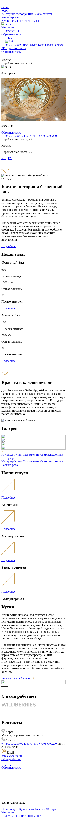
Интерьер (7, 454)
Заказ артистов (43, 14)
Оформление (31, 454)
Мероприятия (24, 14)
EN (10, 37)
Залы (13, 20)
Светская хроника (51, 454)
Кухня (5, 20)
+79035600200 (48, 135)
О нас (5, 7)
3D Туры (33, 20)
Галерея (22, 20)
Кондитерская (10, 17)
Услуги (5, 10)
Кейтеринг (8, 14)
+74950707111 (10, 30)
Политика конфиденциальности (21, 815)
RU (3, 37)
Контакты (7, 27)
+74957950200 (10, 44)
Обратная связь (11, 767)
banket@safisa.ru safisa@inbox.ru (11, 757)
